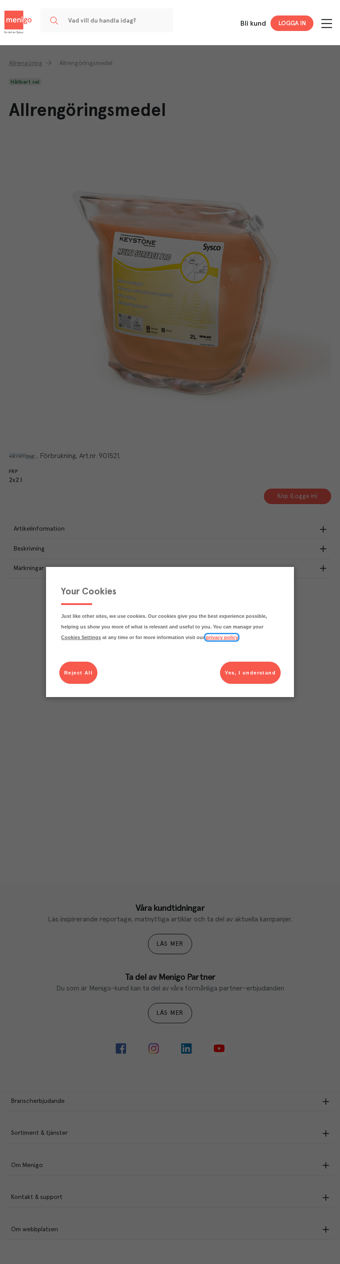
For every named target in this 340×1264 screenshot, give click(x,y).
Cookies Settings (81, 637)
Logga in (292, 23)
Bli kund (253, 23)
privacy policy (222, 637)
